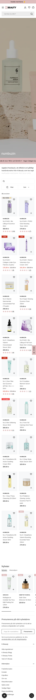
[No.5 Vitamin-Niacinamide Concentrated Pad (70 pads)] (9, 284)
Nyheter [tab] (4, 570)
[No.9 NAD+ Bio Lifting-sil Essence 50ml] (9, 207)
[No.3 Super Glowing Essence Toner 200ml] (26, 284)
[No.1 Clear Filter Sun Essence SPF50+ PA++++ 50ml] (9, 367)
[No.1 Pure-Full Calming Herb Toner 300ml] (26, 408)
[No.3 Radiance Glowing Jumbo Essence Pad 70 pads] (26, 481)
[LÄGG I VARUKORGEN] (13, 589)
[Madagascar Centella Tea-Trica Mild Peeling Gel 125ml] (9, 583)
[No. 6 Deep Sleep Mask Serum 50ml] (26, 445)
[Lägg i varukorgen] (14, 213)
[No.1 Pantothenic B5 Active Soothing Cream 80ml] (9, 445)
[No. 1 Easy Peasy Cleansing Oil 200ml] (9, 481)
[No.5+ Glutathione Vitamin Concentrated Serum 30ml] (9, 325)
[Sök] (31, 14)
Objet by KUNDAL (24, 595)
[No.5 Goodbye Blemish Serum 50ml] (26, 367)
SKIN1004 (5, 595)
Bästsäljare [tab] (13, 570)
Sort (24, 187)
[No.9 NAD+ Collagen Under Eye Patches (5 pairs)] (9, 245)
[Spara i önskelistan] (14, 199)
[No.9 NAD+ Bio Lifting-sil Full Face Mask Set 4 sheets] (26, 325)
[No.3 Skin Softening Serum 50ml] (9, 408)
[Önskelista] (29, 7)
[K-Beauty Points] (4, 695)
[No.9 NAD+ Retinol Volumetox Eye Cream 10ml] (26, 245)
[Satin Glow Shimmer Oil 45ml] (25, 583)
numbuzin (6, 218)
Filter (12, 187)
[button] (18, 170)
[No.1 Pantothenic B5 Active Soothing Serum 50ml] (9, 520)
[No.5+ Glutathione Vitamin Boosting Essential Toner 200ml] (26, 520)
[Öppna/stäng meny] (3, 7)
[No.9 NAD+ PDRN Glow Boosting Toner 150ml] (26, 207)
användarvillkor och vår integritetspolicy (14, 639)
